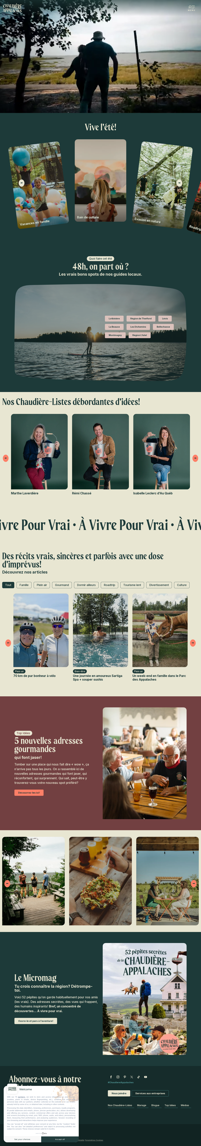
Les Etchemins (138, 327)
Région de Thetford (141, 318)
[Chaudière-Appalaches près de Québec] (12, 7)
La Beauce (114, 327)
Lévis (165, 318)
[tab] (8, 585)
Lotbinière (114, 318)
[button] (22, 183)
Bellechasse (163, 327)
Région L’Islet (139, 335)
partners (21, 1097)
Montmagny (115, 335)
